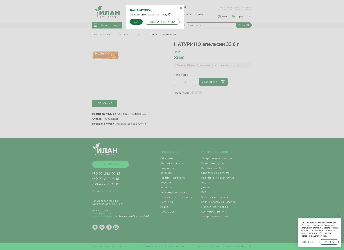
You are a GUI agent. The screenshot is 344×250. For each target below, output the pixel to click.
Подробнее (307, 242)
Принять (329, 242)
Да (136, 21)
